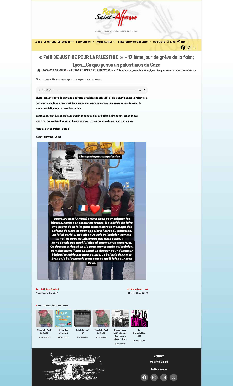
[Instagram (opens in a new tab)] (188, 47)
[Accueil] (38, 70)
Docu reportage (63, 79)
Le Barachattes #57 (139, 333)
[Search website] (194, 47)
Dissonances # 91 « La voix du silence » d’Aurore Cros (120, 334)
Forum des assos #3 (63, 331)
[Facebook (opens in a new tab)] (183, 47)
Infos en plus (78, 79)
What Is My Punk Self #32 (101, 331)
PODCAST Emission (95, 79)
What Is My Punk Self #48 (44, 331)
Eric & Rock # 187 (82, 331)
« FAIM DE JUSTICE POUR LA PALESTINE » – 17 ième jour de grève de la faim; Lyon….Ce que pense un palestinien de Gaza (132, 70)
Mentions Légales (159, 369)
